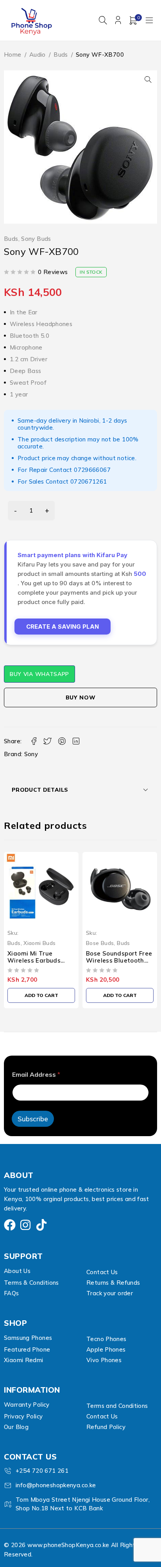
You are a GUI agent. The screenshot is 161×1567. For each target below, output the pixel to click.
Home (12, 54)
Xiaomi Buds (39, 942)
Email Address (36, 1074)
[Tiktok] (41, 1225)
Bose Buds (100, 942)
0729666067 (92, 469)
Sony (31, 754)
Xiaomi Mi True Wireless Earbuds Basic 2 (34, 960)
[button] (148, 79)
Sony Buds (36, 238)
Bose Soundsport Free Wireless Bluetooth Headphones (119, 960)
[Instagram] (25, 1225)
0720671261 (88, 481)
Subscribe (33, 1119)
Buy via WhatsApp (39, 674)
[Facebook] (10, 1225)
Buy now (81, 697)
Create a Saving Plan (62, 626)
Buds (61, 54)
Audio (37, 54)
